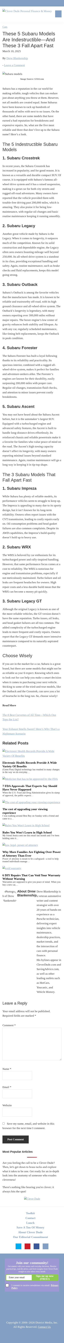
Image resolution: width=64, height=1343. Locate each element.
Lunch (30, 1222)
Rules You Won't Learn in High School (27, 832)
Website (7, 1105)
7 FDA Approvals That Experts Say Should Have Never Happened (29, 787)
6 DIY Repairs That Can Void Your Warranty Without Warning (31, 877)
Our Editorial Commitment (30, 1237)
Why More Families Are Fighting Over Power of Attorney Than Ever (31, 853)
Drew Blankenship (17, 58)
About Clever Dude (30, 1232)
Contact (30, 1218)
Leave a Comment (14, 65)
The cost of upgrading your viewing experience (25, 810)
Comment (9, 1025)
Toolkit (30, 1213)
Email (6, 1087)
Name (6, 1069)
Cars (4, 26)
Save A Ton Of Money (30, 1227)
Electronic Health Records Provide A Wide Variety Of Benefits (29, 764)
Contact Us (44, 1326)
